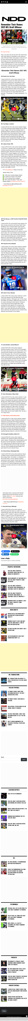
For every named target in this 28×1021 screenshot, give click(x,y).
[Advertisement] (14, 202)
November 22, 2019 (8, 185)
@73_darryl (13, 496)
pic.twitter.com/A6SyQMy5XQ (10, 499)
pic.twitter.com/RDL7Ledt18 (18, 181)
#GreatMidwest (9, 169)
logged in (9, 560)
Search (2, 757)
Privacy (4, 1011)
